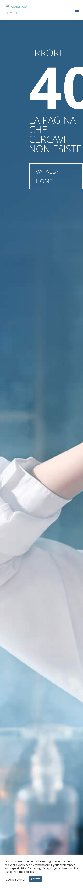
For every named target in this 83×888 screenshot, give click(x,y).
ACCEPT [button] (35, 879)
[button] (77, 10)
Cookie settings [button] (16, 879)
